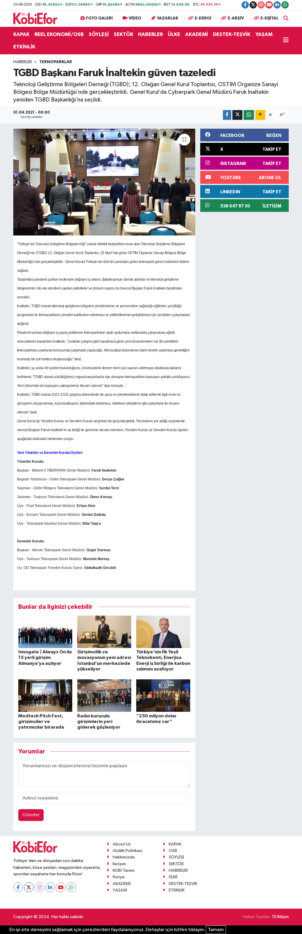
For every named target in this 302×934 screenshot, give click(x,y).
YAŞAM (264, 34)
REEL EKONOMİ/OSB (59, 34)
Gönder (31, 814)
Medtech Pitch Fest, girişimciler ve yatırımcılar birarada (41, 721)
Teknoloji (42, 244)
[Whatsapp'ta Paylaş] (249, 115)
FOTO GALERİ (99, 18)
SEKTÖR (123, 34)
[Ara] (286, 18)
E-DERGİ (203, 18)
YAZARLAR (167, 18)
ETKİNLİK (24, 46)
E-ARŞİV (236, 18)
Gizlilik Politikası (127, 850)
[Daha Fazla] (260, 115)
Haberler (22, 62)
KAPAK (21, 34)
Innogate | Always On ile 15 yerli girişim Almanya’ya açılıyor (45, 657)
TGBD (41, 253)
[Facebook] (18, 887)
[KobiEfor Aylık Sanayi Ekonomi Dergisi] (35, 18)
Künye (118, 877)
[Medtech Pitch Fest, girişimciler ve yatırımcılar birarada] (45, 695)
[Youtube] (60, 887)
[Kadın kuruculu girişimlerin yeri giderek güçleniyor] (104, 695)
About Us (122, 844)
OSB (173, 850)
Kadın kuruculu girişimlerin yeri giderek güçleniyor (98, 721)
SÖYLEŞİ (99, 34)
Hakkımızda (123, 857)
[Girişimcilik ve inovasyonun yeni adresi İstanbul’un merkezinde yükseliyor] (104, 631)
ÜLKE (174, 34)
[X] (29, 887)
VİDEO (135, 18)
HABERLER (150, 34)
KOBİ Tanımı (123, 870)
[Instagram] (39, 887)
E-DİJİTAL (269, 18)
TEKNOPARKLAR (55, 62)
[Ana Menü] (286, 41)
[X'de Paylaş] (237, 115)
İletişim (119, 864)
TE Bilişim (280, 917)
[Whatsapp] (71, 887)
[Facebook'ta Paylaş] (227, 115)
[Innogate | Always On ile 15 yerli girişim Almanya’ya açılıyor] (45, 631)
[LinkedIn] (50, 887)
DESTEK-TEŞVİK (231, 34)
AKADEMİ (196, 34)
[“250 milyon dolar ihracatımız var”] (163, 695)
